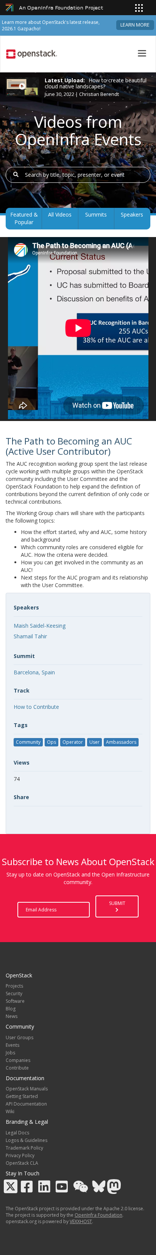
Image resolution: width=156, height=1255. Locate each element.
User (94, 742)
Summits (96, 214)
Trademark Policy (24, 1148)
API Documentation (26, 1104)
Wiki (10, 1111)
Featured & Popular (24, 218)
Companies (18, 1060)
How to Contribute (36, 706)
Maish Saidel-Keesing (40, 625)
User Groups (19, 1037)
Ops (51, 742)
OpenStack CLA (22, 1163)
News (11, 1016)
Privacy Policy (20, 1155)
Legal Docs (17, 1132)
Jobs (10, 1052)
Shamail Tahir (30, 636)
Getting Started (22, 1096)
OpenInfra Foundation (98, 1215)
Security (14, 993)
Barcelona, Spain (34, 672)
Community (28, 742)
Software (15, 1001)
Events (12, 1045)
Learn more (135, 25)
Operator (72, 742)
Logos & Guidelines (26, 1140)
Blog (11, 1008)
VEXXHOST (81, 1221)
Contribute (17, 1068)
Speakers (132, 214)
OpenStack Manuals (27, 1088)
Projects (14, 986)
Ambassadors (121, 742)
